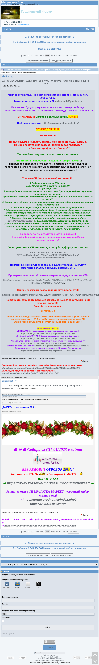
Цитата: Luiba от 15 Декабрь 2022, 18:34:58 (16, 394)
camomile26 (7, 381)
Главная (7, 29)
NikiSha (5, 76)
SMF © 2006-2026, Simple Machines (49, 659)
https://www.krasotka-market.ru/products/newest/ (48, 483)
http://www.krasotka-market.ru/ (61, 123)
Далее (73, 55)
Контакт (50, 648)
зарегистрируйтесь (30, 4)
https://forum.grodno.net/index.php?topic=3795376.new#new (48, 333)
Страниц (23, 55)
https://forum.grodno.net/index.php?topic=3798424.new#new (48, 343)
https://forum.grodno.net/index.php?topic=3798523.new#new (61, 346)
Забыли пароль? (8, 634)
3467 (42, 55)
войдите (15, 4)
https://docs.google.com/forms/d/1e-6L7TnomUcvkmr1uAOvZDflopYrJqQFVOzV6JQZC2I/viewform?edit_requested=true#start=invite (48, 255)
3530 (65, 55)
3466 (36, 55)
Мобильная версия (49, 655)
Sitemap (61, 661)
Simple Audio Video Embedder (46, 661)
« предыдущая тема (37, 61)
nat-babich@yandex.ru (68, 101)
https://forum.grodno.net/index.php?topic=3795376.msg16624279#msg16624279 (41, 368)
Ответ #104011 (8, 388)
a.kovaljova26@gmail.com (20, 221)
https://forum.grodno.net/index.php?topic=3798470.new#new (48, 338)
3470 (58, 55)
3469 (53, 55)
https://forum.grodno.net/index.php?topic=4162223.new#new (48, 351)
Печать (5, 65)
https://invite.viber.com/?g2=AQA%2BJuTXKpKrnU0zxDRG (30, 373)
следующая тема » (61, 61)
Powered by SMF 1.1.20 (49, 657)
